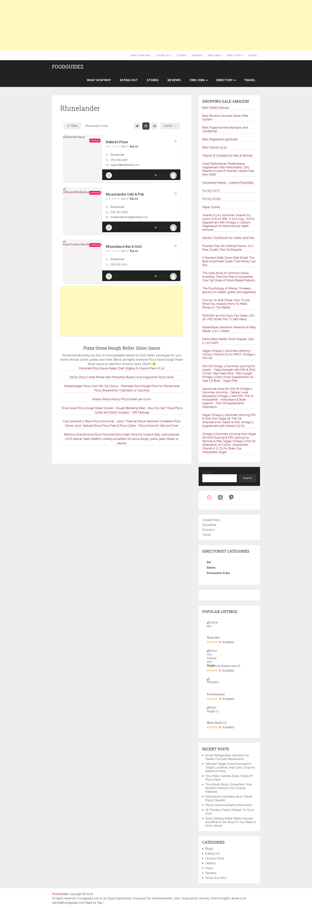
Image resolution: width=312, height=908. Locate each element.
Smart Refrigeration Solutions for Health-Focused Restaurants (227, 757)
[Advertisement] (156, 25)
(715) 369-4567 (118, 159)
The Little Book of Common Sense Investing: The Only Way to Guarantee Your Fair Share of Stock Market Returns (228, 276)
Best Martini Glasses (215, 107)
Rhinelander (117, 154)
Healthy (210, 863)
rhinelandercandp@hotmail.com (129, 217)
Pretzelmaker (216, 694)
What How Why (140, 55)
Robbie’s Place (117, 142)
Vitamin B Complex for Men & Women (227, 155)
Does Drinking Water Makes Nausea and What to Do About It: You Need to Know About (230, 822)
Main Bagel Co (217, 722)
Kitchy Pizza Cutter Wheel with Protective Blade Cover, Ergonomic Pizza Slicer (122, 377)
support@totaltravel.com (124, 164)
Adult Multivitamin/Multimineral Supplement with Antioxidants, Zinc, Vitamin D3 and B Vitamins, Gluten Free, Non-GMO (228, 169)
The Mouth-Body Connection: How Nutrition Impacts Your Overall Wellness (228, 788)
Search (207, 472)
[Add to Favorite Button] (175, 141)
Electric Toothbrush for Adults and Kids (228, 238)
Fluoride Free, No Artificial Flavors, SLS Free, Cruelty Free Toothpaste (227, 247)
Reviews (197, 55)
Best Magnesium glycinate (220, 139)
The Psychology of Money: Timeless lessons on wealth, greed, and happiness (229, 290)
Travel (252, 55)
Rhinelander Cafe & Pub (125, 194)
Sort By (168, 125)
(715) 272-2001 (118, 264)
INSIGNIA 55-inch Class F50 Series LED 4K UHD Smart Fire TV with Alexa (228, 317)
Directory (234, 55)
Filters (74, 125)
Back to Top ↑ (95, 902)
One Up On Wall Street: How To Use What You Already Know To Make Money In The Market (226, 303)
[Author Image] (173, 175)
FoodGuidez (67, 66)
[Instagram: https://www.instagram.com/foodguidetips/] (220, 499)
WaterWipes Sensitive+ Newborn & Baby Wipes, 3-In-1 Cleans (229, 329)
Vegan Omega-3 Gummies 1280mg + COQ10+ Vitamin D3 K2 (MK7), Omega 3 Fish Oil (228, 354)
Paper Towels (211, 207)
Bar (116, 175)
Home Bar (213, 637)
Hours (209, 868)
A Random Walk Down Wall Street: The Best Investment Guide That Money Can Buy (229, 261)
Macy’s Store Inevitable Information (228, 805)
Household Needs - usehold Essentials (228, 182)
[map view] (154, 126)
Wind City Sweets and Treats (225, 666)
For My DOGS (211, 199)
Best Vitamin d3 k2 (214, 147)
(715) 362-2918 (118, 212)
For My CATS (211, 191)
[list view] (146, 126)
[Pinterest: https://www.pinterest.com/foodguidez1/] (231, 499)
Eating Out (163, 55)
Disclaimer (209, 525)
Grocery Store (214, 858)
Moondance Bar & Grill (124, 246)
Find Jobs (214, 55)
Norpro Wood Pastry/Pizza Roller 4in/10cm (121, 399)
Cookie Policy (211, 520)
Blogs (209, 848)
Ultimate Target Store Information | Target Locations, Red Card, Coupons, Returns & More (230, 767)
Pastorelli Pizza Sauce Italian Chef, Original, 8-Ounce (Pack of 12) (121, 368)
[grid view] (137, 126)
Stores (181, 55)
